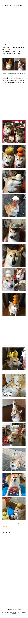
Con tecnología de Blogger (15, 609)
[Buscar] (25, 2)
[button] (5, 526)
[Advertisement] (14, 26)
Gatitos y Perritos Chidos (12, 5)
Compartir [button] (4, 44)
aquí (22, 523)
